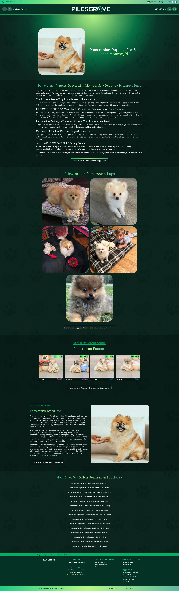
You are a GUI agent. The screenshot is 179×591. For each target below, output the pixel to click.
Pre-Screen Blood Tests (129, 577)
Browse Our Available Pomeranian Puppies (88, 388)
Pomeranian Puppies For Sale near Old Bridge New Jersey (89, 501)
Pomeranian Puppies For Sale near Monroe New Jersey (89, 483)
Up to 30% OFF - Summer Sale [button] (12, 2)
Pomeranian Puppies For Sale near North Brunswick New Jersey (89, 515)
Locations (52, 555)
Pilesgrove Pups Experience (105, 560)
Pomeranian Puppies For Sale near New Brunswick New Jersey (89, 528)
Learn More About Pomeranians (46, 462)
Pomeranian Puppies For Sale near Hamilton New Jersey (89, 541)
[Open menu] (4, 9)
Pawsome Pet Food (128, 579)
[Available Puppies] (9, 9)
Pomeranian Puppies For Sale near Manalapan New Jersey (89, 488)
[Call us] (169, 9)
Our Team (98, 567)
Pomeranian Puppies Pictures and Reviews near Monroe (88, 328)
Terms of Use (113, 588)
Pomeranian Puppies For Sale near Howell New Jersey (89, 546)
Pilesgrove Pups (41, 555)
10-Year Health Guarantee (130, 572)
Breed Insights (127, 564)
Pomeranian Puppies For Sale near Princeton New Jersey (89, 532)
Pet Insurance (127, 574)
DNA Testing (126, 581)
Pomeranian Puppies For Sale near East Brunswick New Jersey (89, 506)
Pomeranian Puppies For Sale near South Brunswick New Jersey (89, 492)
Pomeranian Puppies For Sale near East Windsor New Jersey (89, 497)
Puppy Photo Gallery (101, 564)
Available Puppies (20, 9)
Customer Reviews (100, 562)
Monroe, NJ (61, 555)
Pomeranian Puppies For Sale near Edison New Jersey (89, 537)
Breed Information (128, 562)
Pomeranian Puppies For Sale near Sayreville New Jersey (89, 519)
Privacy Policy (130, 588)
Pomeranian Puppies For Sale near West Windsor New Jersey (89, 524)
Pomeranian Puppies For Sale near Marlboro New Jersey (89, 510)
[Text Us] (174, 9)
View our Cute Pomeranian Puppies (89, 160)
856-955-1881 (160, 9)
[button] (173, 2)
